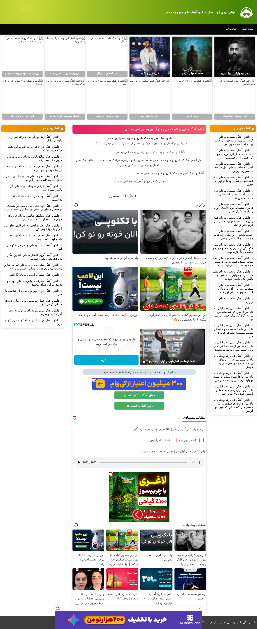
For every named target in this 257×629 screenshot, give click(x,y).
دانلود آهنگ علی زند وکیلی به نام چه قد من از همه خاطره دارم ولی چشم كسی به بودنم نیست (232, 346)
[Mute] (149, 361)
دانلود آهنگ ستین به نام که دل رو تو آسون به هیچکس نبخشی (164, 129)
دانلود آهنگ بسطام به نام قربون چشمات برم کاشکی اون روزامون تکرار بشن (233, 208)
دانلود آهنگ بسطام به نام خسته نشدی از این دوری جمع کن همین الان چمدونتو (235, 154)
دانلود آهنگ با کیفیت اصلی (139, 395)
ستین (127, 143)
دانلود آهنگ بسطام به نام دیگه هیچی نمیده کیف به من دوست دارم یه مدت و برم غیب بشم (233, 261)
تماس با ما (231, 28)
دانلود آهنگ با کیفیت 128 (139, 405)
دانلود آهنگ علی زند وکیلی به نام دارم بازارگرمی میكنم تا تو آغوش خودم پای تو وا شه (233, 390)
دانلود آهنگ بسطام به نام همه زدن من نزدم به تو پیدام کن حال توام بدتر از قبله (233, 221)
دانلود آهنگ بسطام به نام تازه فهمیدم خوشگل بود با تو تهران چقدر (233, 181)
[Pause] (144, 361)
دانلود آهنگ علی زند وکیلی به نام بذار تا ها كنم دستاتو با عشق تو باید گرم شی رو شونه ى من (233, 376)
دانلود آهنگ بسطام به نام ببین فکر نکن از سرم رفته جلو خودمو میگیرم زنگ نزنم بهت (233, 248)
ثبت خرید (106, 360)
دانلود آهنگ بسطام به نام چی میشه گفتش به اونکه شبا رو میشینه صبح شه (233, 194)
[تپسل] (57, 608)
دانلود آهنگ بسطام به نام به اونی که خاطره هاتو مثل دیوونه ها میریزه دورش (233, 167)
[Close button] (200, 608)
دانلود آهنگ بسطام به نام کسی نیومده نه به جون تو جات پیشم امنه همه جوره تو (234, 140)
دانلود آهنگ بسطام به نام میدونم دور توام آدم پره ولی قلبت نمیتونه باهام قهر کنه (235, 288)
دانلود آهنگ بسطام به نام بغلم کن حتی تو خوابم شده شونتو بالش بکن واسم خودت (233, 275)
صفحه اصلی (248, 28)
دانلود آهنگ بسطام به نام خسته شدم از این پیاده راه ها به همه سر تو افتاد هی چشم (233, 234)
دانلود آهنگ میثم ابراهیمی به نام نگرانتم (34, 274)
